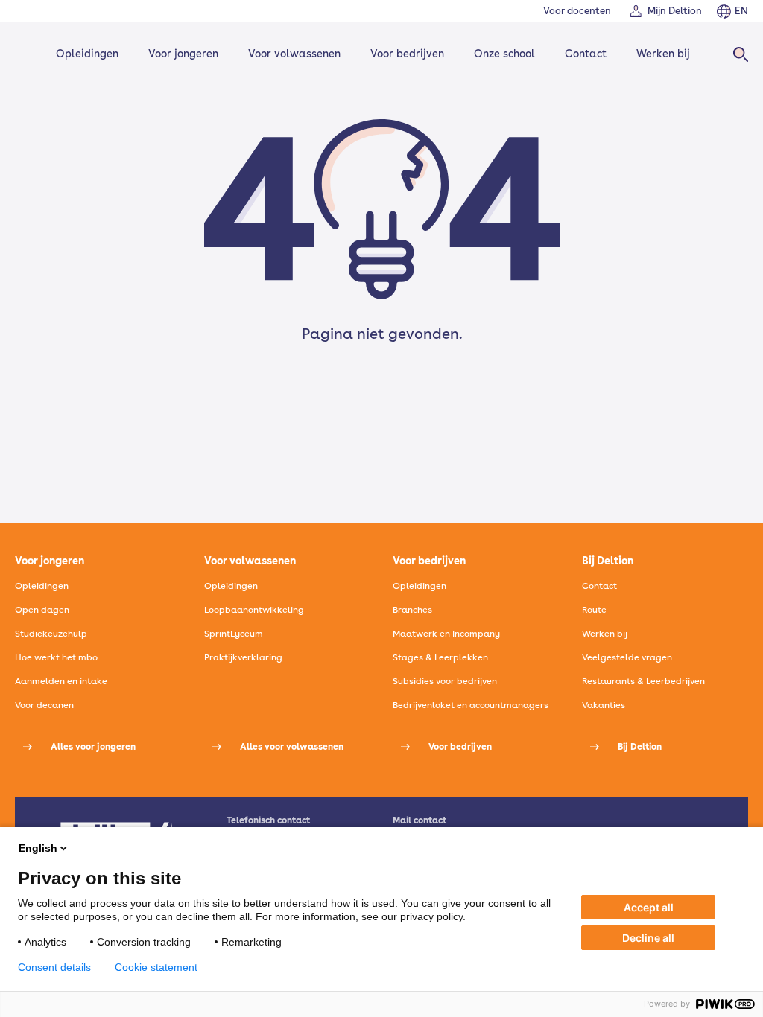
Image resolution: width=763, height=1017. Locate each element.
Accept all (649, 907)
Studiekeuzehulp (51, 633)
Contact (586, 54)
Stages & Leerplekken (440, 657)
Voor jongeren (183, 54)
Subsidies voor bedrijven (445, 681)
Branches (412, 610)
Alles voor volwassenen (291, 747)
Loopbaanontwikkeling (254, 610)
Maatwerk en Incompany (446, 633)
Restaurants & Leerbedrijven (643, 681)
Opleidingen (87, 54)
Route (594, 610)
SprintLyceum (233, 633)
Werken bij (663, 54)
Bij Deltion (640, 747)
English (38, 848)
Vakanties (603, 705)
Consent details (54, 967)
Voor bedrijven (407, 54)
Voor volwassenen (294, 54)
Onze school (504, 54)
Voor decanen (44, 705)
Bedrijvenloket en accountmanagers (470, 705)
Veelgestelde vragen (627, 657)
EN (741, 10)
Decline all (648, 937)
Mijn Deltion (675, 10)
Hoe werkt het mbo (56, 657)
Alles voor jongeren (93, 747)
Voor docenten (577, 10)
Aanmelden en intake (61, 681)
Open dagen (42, 610)
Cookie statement (156, 967)
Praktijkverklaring (243, 657)
